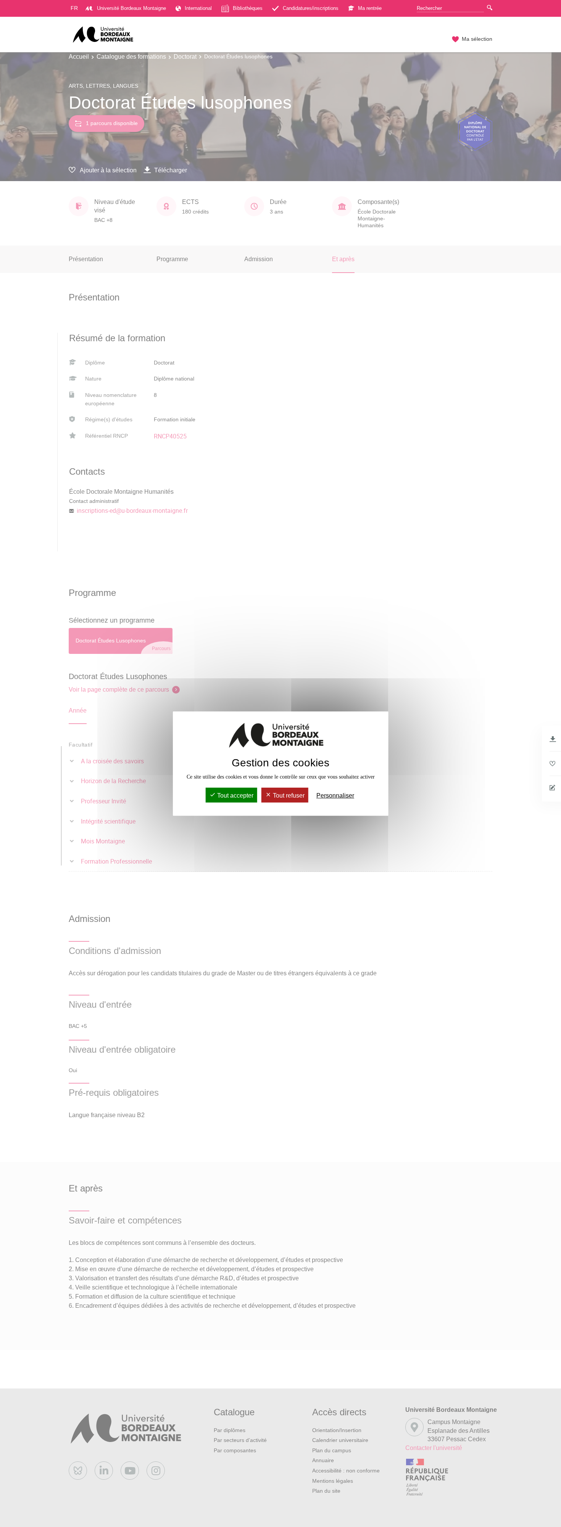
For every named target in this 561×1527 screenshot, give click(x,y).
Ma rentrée (370, 8)
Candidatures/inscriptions (311, 8)
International (198, 8)
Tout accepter (234, 795)
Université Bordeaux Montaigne (131, 8)
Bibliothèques (248, 8)
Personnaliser (335, 795)
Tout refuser (288, 795)
